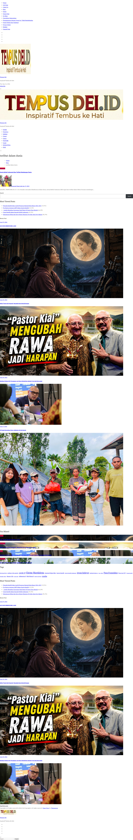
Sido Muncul (30, 576)
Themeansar (54, 808)
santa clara (16, 576)
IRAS (4, 147)
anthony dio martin (12, 573)
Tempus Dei (3, 77)
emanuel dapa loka (50, 573)
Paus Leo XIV (122, 573)
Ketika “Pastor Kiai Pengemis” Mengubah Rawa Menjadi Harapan (14, 303)
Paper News (46, 808)
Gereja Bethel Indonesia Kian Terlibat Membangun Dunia (16, 172)
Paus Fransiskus (111, 572)
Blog (4, 9)
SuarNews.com (4, 527)
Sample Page (6, 29)
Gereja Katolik (60, 573)
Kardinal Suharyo (94, 573)
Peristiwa (5, 132)
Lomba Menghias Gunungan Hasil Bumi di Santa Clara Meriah (20, 210)
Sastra (4, 138)
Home (4, 3)
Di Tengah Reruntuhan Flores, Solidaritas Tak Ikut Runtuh (13, 430)
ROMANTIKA (6, 145)
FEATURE (5, 140)
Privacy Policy (7, 25)
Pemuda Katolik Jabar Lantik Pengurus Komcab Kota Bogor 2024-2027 (22, 206)
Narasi (5, 136)
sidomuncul (22, 576)
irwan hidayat (83, 572)
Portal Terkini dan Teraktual (11, 22)
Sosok (4, 143)
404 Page (5, 5)
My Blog (5, 16)
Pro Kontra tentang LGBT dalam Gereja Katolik (16, 208)
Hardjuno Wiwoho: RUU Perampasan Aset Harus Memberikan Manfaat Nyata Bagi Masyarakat (21, 381)
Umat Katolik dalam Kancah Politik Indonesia (15, 212)
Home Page (6, 14)
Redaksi (5, 27)
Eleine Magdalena (35, 572)
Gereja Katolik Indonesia (70, 573)
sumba (44, 576)
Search (2, 193)
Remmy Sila (10, 576)
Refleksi (5, 134)
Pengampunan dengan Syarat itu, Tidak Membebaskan (18, 20)
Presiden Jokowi (3, 576)
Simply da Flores (37, 576)
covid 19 (22, 573)
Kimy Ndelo (101, 573)
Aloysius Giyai (3, 573)
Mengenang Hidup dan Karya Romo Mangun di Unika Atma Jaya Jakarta (22, 214)
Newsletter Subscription (9, 18)
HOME (5, 130)
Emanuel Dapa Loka (17, 186)
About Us (5, 7)
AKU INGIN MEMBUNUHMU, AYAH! (8, 226)
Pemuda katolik (129, 573)
